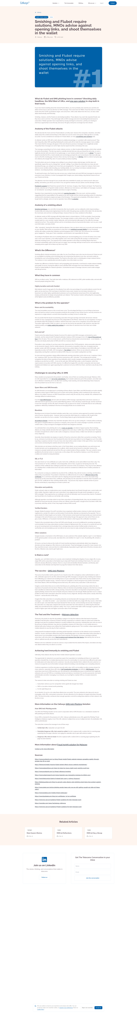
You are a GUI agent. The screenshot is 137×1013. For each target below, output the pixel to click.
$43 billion (67, 350)
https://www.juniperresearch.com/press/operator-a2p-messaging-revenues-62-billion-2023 (63, 775)
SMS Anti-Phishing (56, 571)
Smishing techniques (41, 209)
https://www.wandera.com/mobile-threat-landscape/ (51, 793)
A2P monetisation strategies (69, 669)
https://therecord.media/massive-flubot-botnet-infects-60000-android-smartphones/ (61, 764)
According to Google (41, 420)
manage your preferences (66, 1007)
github (91, 153)
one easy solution (77, 101)
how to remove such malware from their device (70, 637)
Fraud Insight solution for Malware (72, 745)
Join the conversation (92, 878)
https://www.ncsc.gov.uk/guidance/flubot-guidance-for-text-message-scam (58, 800)
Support (101, 3)
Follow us (44, 877)
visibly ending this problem (55, 325)
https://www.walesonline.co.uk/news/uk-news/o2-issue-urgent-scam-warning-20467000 (62, 768)
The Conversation (68, 3)
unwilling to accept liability (79, 229)
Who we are (91, 3)
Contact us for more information (44, 749)
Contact (113, 3)
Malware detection (70, 614)
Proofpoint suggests (41, 186)
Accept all (98, 1007)
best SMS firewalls (45, 400)
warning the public (69, 193)
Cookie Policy (40, 1009)
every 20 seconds (67, 428)
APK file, (80, 157)
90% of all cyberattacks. (58, 379)
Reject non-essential (87, 1007)
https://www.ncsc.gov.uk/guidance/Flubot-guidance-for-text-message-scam (58, 806)
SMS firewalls (90, 669)
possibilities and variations (84, 136)
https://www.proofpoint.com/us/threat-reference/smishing (53, 771)
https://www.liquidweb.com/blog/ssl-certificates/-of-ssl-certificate (55, 796)
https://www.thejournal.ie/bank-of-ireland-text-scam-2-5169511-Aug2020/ (57, 778)
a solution (75, 199)
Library (39, 12)
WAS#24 (80, 3)
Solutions (55, 3)
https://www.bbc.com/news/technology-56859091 (50, 803)
